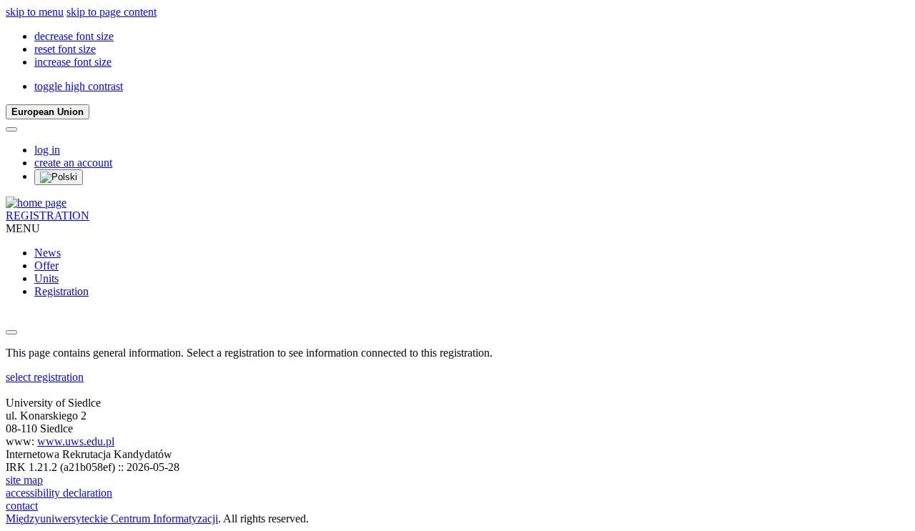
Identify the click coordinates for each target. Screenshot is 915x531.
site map (24, 480)
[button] (74, 36)
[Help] (11, 129)
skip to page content (111, 12)
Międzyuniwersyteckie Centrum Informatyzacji (112, 518)
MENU (23, 228)
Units (46, 278)
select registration (45, 377)
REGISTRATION (47, 215)
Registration (61, 291)
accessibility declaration (59, 493)
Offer (46, 265)
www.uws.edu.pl (75, 441)
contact (22, 506)
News (47, 253)
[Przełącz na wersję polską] (58, 177)
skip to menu (35, 12)
